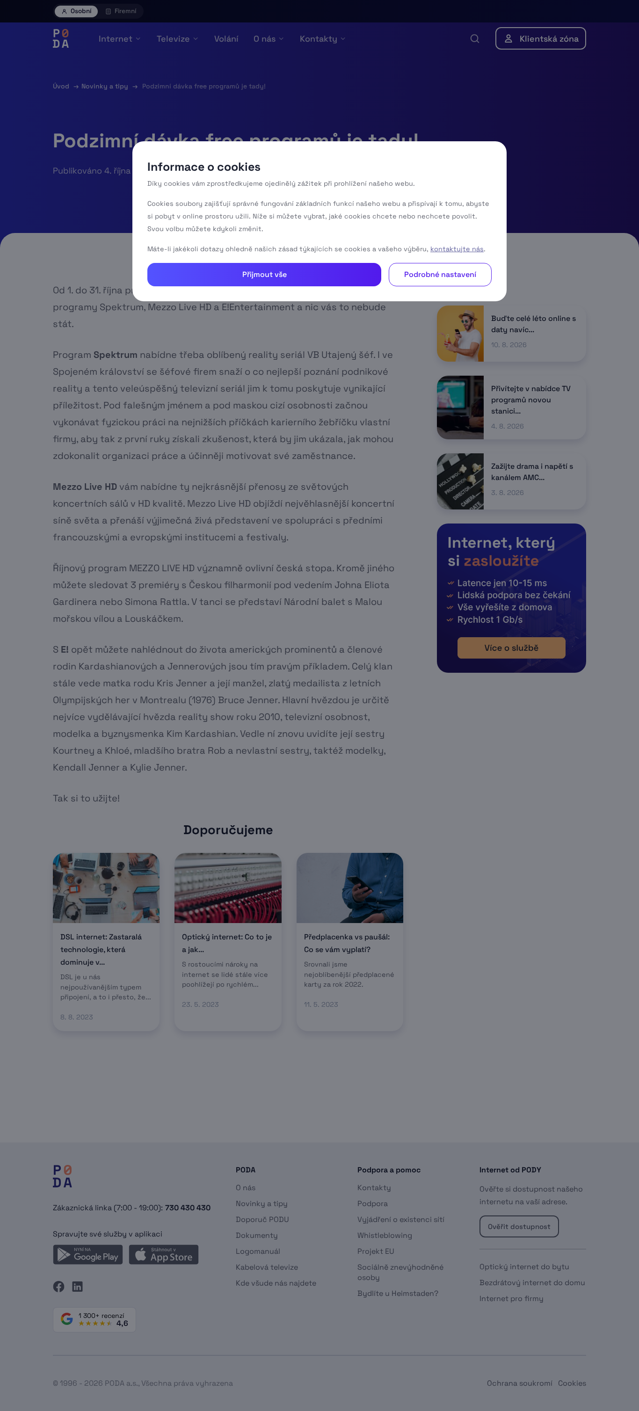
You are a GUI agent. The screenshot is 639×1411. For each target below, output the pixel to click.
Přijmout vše (264, 274)
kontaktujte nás (457, 249)
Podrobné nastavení (440, 274)
